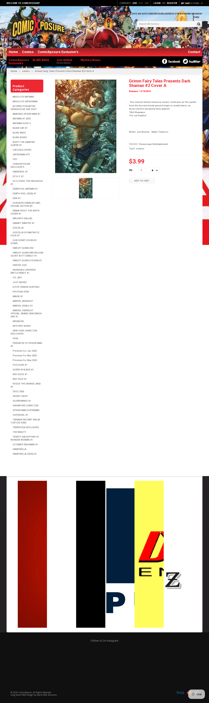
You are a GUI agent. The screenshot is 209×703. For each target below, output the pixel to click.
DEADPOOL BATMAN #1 (25, 189)
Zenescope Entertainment (153, 144)
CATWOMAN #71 (21, 154)
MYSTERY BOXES (22, 326)
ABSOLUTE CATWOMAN (25, 101)
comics (26, 71)
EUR (141, 3)
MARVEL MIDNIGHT (23, 301)
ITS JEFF (17, 277)
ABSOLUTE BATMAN (23, 97)
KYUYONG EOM (21, 291)
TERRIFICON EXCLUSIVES (26, 427)
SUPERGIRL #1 (20, 415)
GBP (147, 3)
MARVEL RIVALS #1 (23, 305)
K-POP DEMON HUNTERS (26, 287)
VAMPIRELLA (19, 449)
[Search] (199, 24)
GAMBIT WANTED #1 (23, 223)
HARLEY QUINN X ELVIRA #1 (27, 260)
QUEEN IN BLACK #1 (23, 369)
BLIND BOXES (20, 137)
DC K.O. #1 (18, 176)
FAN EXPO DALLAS (22, 218)
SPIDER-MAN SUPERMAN (26, 410)
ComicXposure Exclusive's (58, 52)
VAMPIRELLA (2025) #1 (25, 454)
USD (134, 3)
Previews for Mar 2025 (25, 355)
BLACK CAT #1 (20, 128)
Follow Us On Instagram (104, 640)
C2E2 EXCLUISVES (22, 150)
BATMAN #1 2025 (22, 118)
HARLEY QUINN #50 (23, 248)
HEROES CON (20, 265)
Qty (130, 170)
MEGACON (18, 321)
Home (13, 52)
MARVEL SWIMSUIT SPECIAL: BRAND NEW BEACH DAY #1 (26, 313)
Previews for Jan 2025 (25, 351)
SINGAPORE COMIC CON (25, 405)
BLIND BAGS (19, 132)
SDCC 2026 (18, 391)
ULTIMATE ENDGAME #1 (25, 444)
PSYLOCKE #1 (20, 365)
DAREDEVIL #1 (20, 171)
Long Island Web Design (22, 694)
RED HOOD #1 (20, 374)
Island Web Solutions (47, 694)
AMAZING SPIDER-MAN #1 (26, 114)
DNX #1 (17, 198)
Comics (28, 52)
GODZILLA (18, 228)
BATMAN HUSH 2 (22, 123)
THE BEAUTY (19, 432)
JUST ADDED (20, 282)
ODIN (15, 338)
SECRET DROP (20, 396)
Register (172, 3)
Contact (194, 52)
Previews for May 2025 (25, 360)
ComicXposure (25, 692)
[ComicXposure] (37, 27)
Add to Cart (141, 180)
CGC (15, 159)
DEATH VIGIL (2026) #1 (24, 193)
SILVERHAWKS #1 (22, 401)
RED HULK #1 (20, 379)
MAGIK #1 (18, 296)
